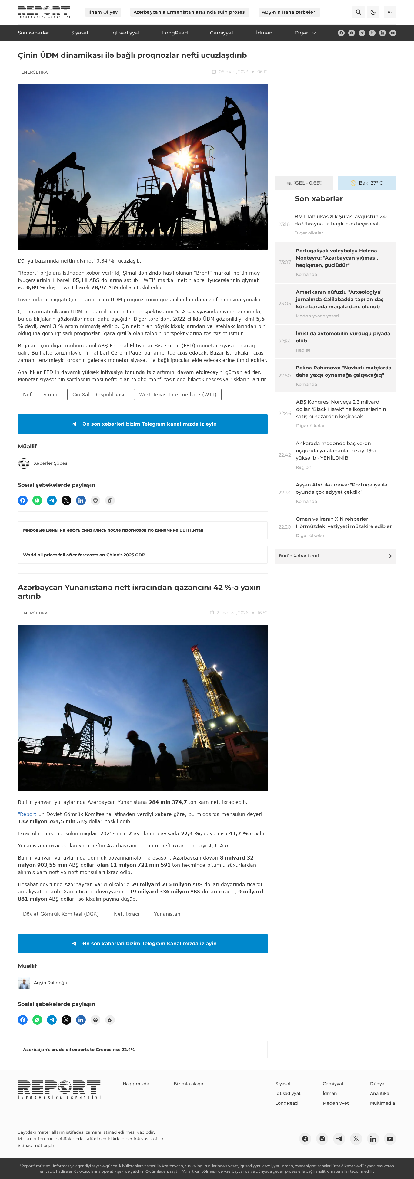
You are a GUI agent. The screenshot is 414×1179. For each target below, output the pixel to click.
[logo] (44, 12)
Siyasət (283, 1083)
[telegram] (362, 33)
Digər (301, 33)
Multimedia (382, 1103)
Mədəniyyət (336, 1103)
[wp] (37, 500)
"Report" (28, 814)
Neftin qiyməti (40, 394)
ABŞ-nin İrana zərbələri (289, 12)
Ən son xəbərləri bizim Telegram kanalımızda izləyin (149, 424)
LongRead (286, 1103)
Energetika (34, 72)
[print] (95, 500)
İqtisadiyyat (288, 1093)
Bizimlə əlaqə (188, 1083)
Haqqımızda (136, 1083)
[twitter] (372, 33)
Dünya (377, 1083)
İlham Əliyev (103, 12)
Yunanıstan (167, 914)
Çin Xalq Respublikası (98, 394)
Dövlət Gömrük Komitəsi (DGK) (61, 914)
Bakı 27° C (371, 183)
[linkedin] (382, 33)
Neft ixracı (126, 914)
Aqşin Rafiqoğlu (51, 982)
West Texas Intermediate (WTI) (177, 394)
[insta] (351, 33)
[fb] (341, 33)
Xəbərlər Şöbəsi (51, 463)
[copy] (110, 500)
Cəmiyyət (333, 1083)
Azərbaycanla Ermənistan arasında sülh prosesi (190, 12)
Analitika (379, 1093)
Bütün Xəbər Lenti (299, 555)
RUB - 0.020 (307, 183)
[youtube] (392, 33)
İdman (330, 1093)
